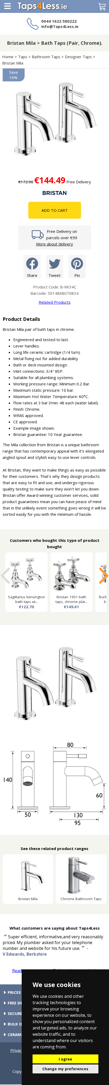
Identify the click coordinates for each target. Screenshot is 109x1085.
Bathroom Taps (46, 56)
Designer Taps (78, 56)
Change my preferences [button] (65, 1068)
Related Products (55, 302)
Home (7, 56)
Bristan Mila (13, 63)
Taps (22, 56)
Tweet (54, 275)
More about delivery (54, 244)
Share (32, 275)
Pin (77, 275)
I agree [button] (65, 1059)
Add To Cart (55, 210)
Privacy (17, 1050)
